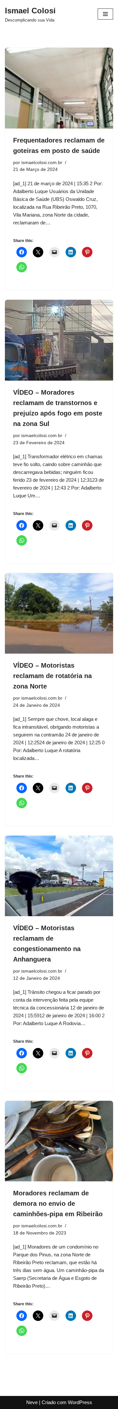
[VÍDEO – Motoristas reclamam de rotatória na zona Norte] (59, 613)
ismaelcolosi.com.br (41, 162)
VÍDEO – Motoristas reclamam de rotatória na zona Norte (52, 676)
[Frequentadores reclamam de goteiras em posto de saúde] (59, 88)
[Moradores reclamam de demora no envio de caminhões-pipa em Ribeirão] (59, 1141)
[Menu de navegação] (105, 14)
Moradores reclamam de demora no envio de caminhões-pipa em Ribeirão (58, 1203)
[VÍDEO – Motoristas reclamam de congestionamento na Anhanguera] (59, 876)
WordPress (80, 1402)
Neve (32, 1402)
